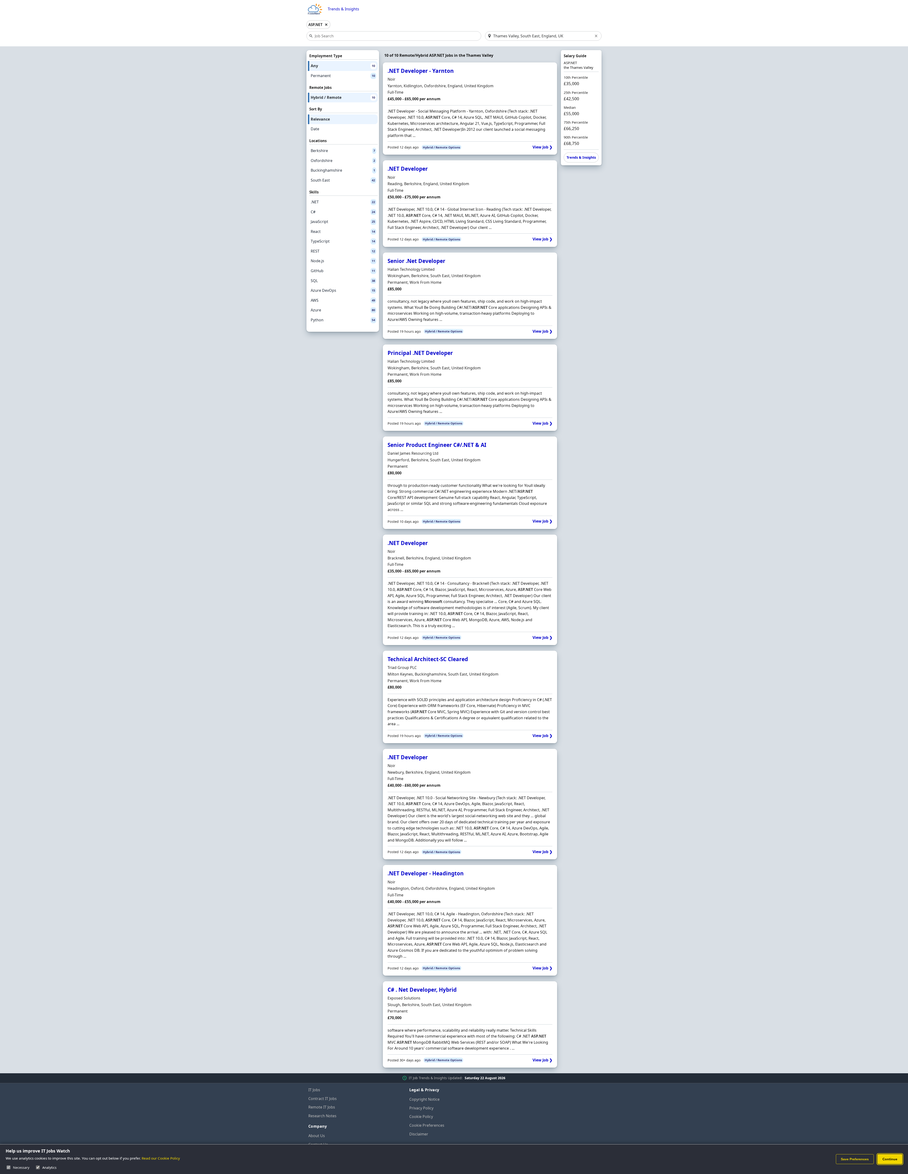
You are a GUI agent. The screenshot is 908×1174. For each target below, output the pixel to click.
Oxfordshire (343, 160)
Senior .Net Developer (416, 261)
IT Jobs (314, 1089)
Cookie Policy (421, 1116)
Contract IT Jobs (322, 1098)
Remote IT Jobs (321, 1107)
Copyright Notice (424, 1099)
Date (315, 128)
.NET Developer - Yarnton (421, 70)
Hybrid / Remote (343, 97)
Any (343, 65)
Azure (343, 310)
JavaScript (343, 221)
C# (343, 211)
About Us (316, 1135)
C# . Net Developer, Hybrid (422, 989)
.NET (343, 202)
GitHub (343, 270)
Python (343, 320)
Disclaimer (418, 1134)
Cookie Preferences (426, 1125)
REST (343, 251)
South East (343, 180)
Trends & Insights (343, 9)
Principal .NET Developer (420, 353)
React (343, 231)
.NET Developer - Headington (426, 873)
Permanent (343, 75)
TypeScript (343, 241)
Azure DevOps (343, 290)
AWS (343, 300)
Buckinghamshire (343, 170)
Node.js (343, 260)
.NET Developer (408, 168)
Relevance (320, 119)
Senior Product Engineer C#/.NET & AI (437, 445)
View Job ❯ (542, 147)
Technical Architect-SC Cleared (428, 659)
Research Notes (322, 1115)
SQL (343, 280)
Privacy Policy (421, 1108)
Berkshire (343, 150)
